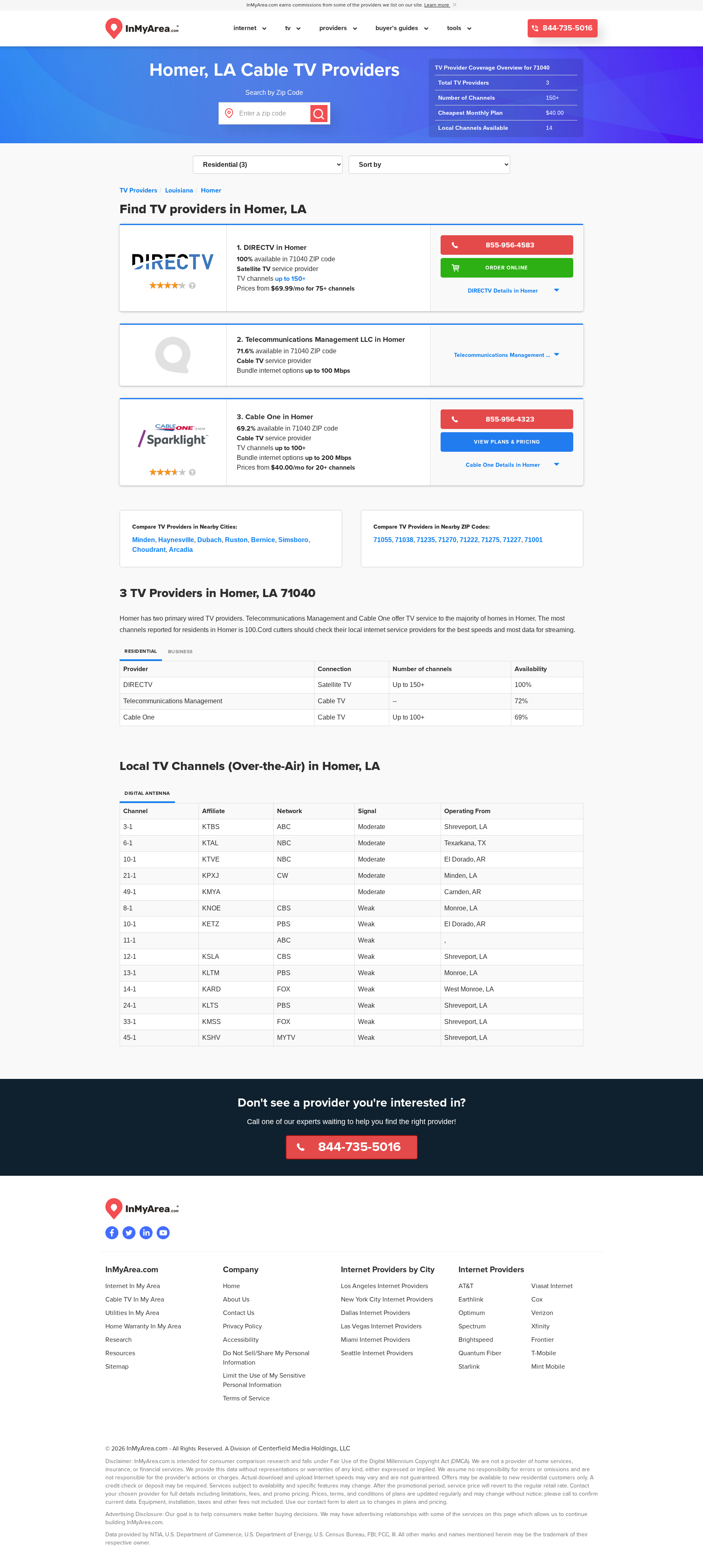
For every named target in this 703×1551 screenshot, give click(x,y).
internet (246, 28)
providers (334, 28)
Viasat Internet (552, 1286)
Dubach (209, 539)
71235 (426, 539)
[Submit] (318, 113)
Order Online (506, 268)
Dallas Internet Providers (375, 1313)
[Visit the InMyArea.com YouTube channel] (163, 1232)
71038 (404, 539)
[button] (173, 286)
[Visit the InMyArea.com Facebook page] (111, 1232)
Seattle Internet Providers (377, 1353)
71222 (469, 539)
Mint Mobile (548, 1367)
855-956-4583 (510, 245)
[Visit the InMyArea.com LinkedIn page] (146, 1232)
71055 (382, 539)
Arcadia (181, 549)
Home (231, 1286)
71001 (533, 539)
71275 (490, 539)
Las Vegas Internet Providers (381, 1326)
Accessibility (241, 1340)
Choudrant (149, 549)
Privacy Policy (242, 1326)
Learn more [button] (437, 5)
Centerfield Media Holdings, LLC (304, 1448)
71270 (447, 539)
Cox (537, 1299)
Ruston (236, 539)
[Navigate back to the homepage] (142, 28)
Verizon (542, 1313)
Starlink (469, 1367)
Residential (140, 651)
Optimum (471, 1313)
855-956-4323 (510, 419)
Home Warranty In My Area (143, 1326)
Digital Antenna (147, 793)
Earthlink (470, 1299)
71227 (512, 539)
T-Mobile (543, 1353)
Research (118, 1340)
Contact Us (238, 1313)
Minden (143, 539)
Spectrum (472, 1326)
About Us (236, 1299)
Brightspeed (475, 1340)
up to (290, 279)
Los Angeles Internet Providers (384, 1286)
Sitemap (117, 1367)
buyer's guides (398, 28)
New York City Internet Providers (387, 1299)
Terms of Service (246, 1398)
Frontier (542, 1340)
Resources (120, 1353)
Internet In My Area (132, 1286)
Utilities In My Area (132, 1313)
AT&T (466, 1286)
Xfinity (540, 1326)
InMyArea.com (147, 1448)
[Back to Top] (690, 1538)
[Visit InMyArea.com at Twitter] (128, 1232)
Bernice (263, 539)
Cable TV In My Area (134, 1299)
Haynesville (176, 539)
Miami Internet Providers (375, 1340)
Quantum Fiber (479, 1353)
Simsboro (293, 539)
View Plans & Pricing (507, 442)
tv (288, 28)
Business (180, 652)
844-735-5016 (567, 28)
